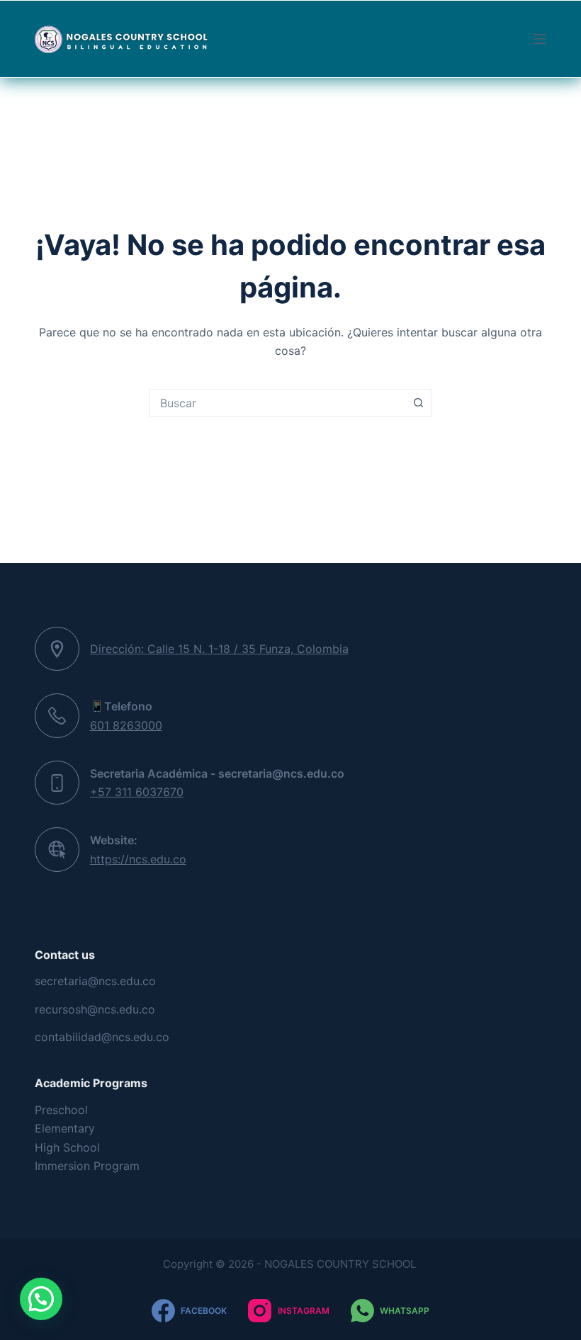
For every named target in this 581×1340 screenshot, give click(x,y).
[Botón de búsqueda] (418, 403)
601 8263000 (126, 725)
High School (67, 1147)
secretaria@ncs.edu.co (95, 981)
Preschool (61, 1110)
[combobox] (277, 403)
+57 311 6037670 (137, 792)
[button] (41, 1299)
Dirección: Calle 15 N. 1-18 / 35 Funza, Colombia (219, 649)
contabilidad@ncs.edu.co (102, 1037)
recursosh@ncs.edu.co (95, 1009)
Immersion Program (87, 1166)
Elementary (65, 1128)
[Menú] (540, 39)
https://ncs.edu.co (138, 859)
